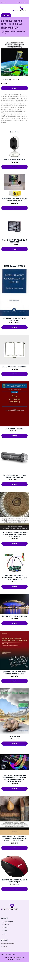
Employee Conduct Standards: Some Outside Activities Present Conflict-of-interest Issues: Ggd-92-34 (14, 534)
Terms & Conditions (19, 957)
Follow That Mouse (14, 736)
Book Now (6, 15)
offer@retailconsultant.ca (22, 2)
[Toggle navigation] (3, 8)
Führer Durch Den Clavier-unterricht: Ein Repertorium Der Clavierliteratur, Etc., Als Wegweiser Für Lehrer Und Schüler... (14, 839)
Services (6, 927)
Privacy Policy (11, 959)
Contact (10, 957)
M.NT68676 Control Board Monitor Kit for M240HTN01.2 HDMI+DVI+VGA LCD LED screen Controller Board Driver (14, 577)
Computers (11, 79)
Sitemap (18, 959)
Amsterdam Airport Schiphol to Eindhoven (14, 616)
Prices (5, 930)
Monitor (16, 79)
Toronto (4, 2)
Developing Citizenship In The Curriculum (14, 367)
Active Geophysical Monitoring (15, 428)
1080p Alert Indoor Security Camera (14, 160)
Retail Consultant (8, 921)
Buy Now (14, 88)
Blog (5, 933)
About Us (6, 924)
